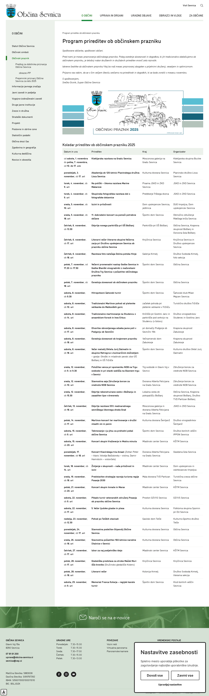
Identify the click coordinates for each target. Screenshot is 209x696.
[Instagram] (67, 674)
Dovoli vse (155, 675)
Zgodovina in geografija (24, 147)
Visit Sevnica (189, 5)
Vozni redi (112, 644)
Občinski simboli (20, 52)
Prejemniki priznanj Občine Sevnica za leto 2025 (29, 79)
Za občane (196, 15)
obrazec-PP (25, 72)
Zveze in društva (20, 110)
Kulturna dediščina (21, 153)
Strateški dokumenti (22, 116)
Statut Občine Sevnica (23, 45)
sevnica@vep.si (14, 660)
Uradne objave (141, 15)
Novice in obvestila (21, 159)
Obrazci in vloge (170, 15)
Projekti (16, 122)
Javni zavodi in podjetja (24, 92)
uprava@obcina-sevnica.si (19, 657)
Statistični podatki (21, 135)
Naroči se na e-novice (109, 617)
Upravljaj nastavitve (170, 684)
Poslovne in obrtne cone (24, 129)
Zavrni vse (185, 675)
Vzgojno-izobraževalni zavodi (27, 98)
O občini (87, 15)
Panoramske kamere (117, 651)
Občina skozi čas (20, 141)
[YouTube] (74, 674)
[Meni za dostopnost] (4, 692)
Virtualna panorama (117, 647)
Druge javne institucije (23, 104)
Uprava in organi (111, 15)
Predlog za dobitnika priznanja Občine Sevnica (31, 65)
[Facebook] (59, 674)
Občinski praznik (20, 58)
